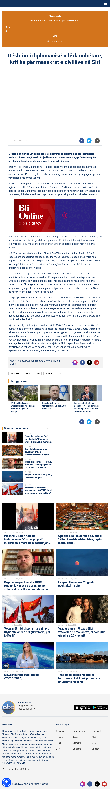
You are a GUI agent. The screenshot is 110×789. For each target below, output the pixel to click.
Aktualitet (60, 731)
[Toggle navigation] (105, 4)
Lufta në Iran (78, 731)
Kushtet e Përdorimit (21, 769)
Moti (94, 737)
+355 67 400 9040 (26, 709)
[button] (6, 782)
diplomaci (49, 373)
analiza (27, 373)
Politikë (59, 737)
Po (9, 27)
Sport (75, 737)
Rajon (59, 743)
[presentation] (48, 429)
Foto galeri (14, 373)
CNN (38, 373)
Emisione (76, 749)
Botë (58, 749)
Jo (9, 31)
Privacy (6, 769)
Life (94, 743)
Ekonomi (76, 743)
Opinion (95, 749)
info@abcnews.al (25, 705)
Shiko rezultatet (55, 41)
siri (60, 373)
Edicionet (96, 731)
